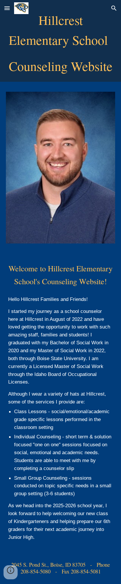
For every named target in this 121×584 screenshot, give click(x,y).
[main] (60, 42)
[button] (7, 8)
